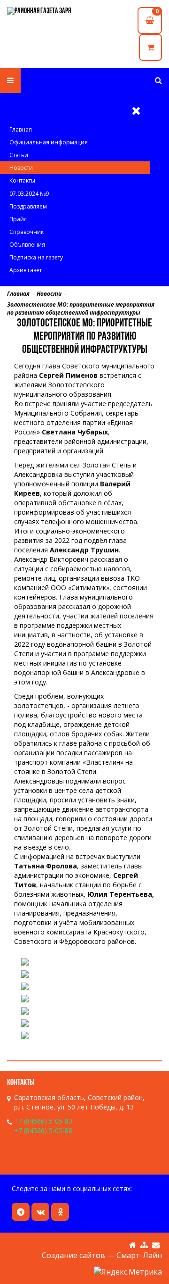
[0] (150, 47)
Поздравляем (28, 206)
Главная (20, 129)
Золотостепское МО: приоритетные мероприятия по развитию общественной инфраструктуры (80, 308)
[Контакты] (156, 1245)
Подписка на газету (36, 257)
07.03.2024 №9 (29, 194)
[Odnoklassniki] (60, 1212)
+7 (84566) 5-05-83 (43, 1121)
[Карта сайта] (144, 1245)
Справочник (26, 232)
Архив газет (25, 270)
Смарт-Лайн (139, 1255)
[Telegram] (21, 1212)
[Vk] (40, 1212)
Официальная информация (48, 142)
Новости (21, 168)
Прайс (18, 219)
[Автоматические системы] (45, 12)
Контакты (22, 180)
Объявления (27, 245)
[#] (158, 80)
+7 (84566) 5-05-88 (43, 1130)
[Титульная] (132, 1245)
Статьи (18, 155)
